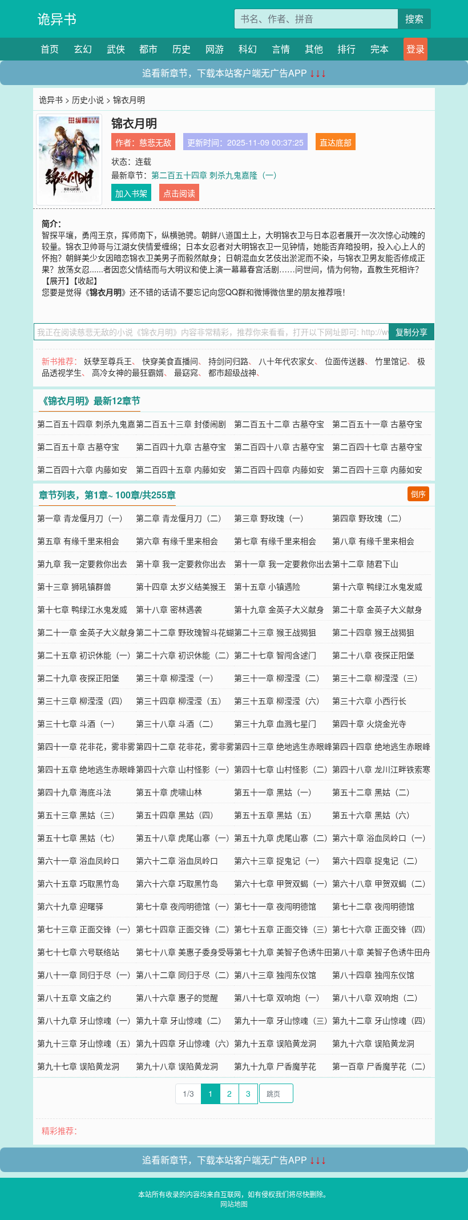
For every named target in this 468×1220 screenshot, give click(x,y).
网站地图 (234, 1204)
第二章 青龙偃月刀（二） (181, 518)
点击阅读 (179, 193)
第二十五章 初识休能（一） (86, 655)
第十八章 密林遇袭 (169, 609)
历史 (181, 48)
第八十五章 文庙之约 (74, 997)
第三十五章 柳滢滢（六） (279, 700)
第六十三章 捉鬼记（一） (279, 860)
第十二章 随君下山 (365, 563)
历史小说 (88, 99)
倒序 (418, 493)
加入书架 (131, 193)
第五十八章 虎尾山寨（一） (185, 837)
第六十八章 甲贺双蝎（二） (381, 883)
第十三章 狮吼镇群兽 (74, 586)
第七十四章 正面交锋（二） (185, 929)
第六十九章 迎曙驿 (70, 906)
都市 (148, 48)
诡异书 (56, 18)
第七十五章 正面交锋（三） (283, 929)
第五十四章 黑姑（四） (177, 814)
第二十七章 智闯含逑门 (275, 655)
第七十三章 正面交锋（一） (86, 929)
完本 (379, 48)
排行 (346, 48)
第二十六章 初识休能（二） (185, 655)
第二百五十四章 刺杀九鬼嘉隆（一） (216, 174)
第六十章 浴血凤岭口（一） (381, 837)
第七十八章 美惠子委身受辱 (185, 951)
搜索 (414, 18)
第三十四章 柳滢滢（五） (181, 700)
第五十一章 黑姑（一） (275, 792)
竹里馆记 (391, 361)
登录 (415, 48)
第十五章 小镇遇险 (267, 586)
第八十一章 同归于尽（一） (86, 974)
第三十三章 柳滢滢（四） (82, 700)
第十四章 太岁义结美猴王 (181, 586)
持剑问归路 (228, 361)
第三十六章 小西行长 (369, 700)
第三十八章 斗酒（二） (177, 723)
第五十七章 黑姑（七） (78, 837)
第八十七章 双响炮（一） (279, 997)
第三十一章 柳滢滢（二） (279, 677)
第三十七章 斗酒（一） (78, 723)
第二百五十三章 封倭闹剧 (181, 423)
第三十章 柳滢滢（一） (177, 677)
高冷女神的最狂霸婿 (128, 372)
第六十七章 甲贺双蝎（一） (283, 883)
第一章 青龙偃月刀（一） (82, 518)
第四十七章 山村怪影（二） (283, 769)
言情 (281, 48)
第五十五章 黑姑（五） (275, 814)
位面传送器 (345, 361)
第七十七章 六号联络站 (78, 951)
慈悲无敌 (155, 142)
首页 (50, 48)
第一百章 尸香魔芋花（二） (381, 1066)
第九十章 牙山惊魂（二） (181, 1020)
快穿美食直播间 (170, 361)
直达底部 (336, 142)
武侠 (116, 48)
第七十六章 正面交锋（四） (381, 929)
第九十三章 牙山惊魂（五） (86, 1043)
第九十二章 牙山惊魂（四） (381, 1020)
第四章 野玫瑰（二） (369, 518)
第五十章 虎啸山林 (169, 792)
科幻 (248, 48)
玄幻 (83, 48)
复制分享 (411, 331)
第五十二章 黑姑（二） (373, 792)
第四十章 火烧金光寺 (369, 723)
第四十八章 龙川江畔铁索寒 (381, 769)
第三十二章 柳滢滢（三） (377, 677)
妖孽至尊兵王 (108, 361)
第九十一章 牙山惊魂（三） (283, 1020)
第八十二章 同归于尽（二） (185, 974)
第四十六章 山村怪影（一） (185, 769)
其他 (314, 48)
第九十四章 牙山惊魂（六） (185, 1043)
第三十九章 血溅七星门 (275, 723)
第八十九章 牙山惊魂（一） (86, 1020)
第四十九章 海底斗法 (74, 792)
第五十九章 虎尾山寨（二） (283, 837)
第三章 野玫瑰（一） (271, 518)
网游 (214, 48)
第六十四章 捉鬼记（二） (377, 860)
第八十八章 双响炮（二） (377, 997)
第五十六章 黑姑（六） (373, 814)
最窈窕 (186, 372)
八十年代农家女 (286, 361)
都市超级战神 (232, 372)
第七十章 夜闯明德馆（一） (185, 906)
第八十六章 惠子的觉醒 (177, 997)
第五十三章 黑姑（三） (78, 814)
